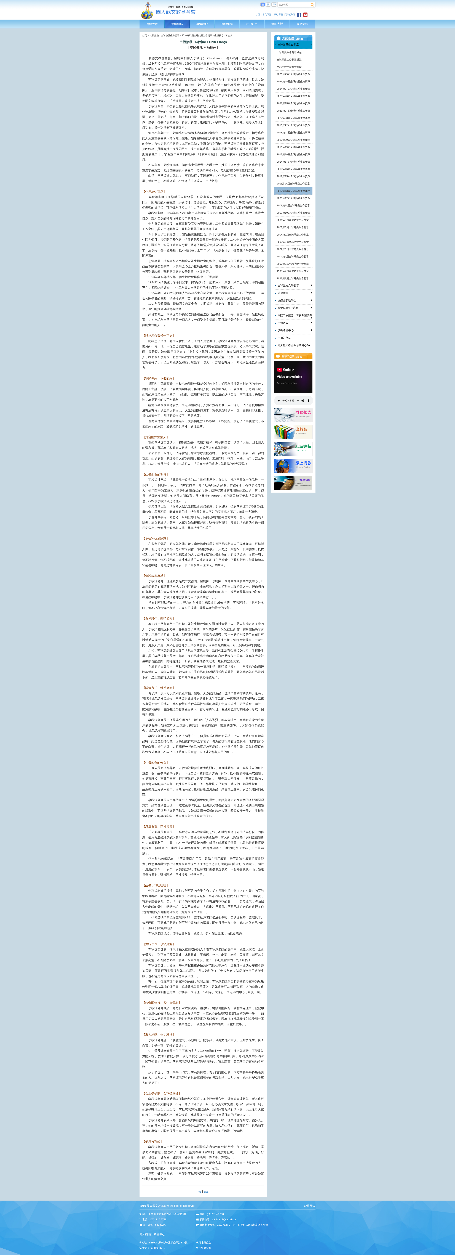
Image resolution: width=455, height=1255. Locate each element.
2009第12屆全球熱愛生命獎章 (293, 198)
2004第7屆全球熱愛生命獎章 (293, 234)
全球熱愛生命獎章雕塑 (289, 66)
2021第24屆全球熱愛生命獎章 (293, 110)
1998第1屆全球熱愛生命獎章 (293, 278)
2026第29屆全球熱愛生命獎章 (293, 74)
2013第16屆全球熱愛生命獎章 (293, 169)
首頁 (257, 14)
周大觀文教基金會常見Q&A (293, 345)
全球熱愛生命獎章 (294, 44)
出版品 (252, 21)
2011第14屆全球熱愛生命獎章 (293, 183)
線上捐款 (302, 24)
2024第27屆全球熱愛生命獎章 (293, 88)
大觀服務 (177, 21)
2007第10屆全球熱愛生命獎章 (293, 212)
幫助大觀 (277, 21)
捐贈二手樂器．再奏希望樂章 (294, 316)
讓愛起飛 (202, 21)
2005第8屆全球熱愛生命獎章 (293, 227)
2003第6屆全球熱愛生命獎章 (293, 242)
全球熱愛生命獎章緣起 (289, 52)
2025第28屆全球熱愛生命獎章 (293, 81)
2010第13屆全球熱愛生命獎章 (293, 190)
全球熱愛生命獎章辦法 (289, 59)
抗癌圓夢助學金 (294, 300)
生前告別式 (284, 337)
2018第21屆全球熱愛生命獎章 (293, 132)
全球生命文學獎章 (294, 285)
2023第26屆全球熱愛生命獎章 (293, 96)
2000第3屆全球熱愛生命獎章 (293, 263)
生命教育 (294, 322)
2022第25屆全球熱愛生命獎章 (293, 103)
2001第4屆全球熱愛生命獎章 (293, 256)
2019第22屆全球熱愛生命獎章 (293, 125)
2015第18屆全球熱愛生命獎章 (293, 154)
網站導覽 (278, 14)
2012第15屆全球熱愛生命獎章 (293, 176)
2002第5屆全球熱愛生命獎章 (293, 249)
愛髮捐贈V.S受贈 (294, 307)
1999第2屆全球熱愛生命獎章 (293, 271)
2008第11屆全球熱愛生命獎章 (293, 205)
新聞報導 (227, 21)
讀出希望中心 (294, 330)
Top (199, 1191)
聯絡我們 (290, 14)
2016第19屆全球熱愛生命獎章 (293, 147)
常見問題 (267, 14)
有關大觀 (152, 21)
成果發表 (309, 1205)
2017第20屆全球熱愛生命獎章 (293, 139)
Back (206, 1191)
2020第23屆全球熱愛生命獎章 (293, 118)
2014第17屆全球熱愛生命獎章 (293, 161)
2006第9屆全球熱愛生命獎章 (293, 220)
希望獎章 (294, 292)
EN (274, 4)
